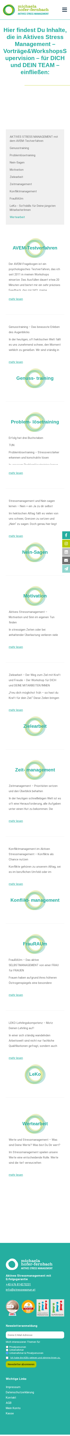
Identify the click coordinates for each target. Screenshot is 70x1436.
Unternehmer (16, 1349)
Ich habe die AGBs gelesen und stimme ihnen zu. (35, 1357)
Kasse (10, 1413)
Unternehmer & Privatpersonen (26, 1353)
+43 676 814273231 (18, 1284)
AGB (8, 1403)
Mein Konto (13, 1408)
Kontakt (11, 1397)
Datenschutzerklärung (20, 1392)
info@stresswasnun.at (20, 1289)
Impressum (13, 1387)
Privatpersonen (17, 1346)
